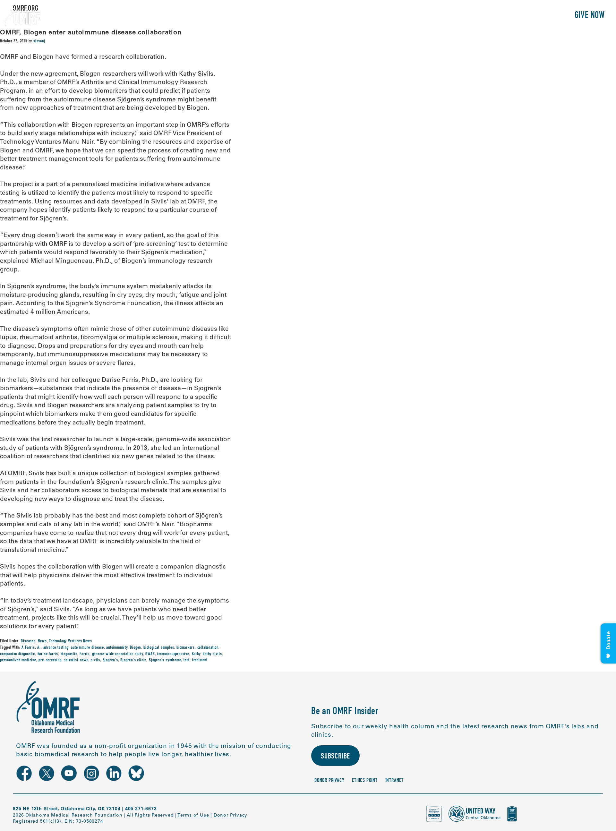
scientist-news (76, 660)
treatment (200, 660)
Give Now (590, 16)
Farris (85, 654)
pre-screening (49, 660)
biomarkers (185, 648)
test (187, 660)
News (42, 641)
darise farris (48, 654)
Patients (495, 16)
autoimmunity (117, 648)
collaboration (207, 648)
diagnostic (69, 654)
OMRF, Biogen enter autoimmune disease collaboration (91, 32)
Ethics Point (365, 781)
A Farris (28, 648)
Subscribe (335, 757)
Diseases (28, 641)
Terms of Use (193, 815)
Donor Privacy (329, 781)
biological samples (158, 648)
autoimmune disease (87, 648)
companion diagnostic (17, 654)
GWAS (150, 654)
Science (460, 16)
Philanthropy (540, 16)
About (429, 16)
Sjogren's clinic (133, 660)
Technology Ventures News (70, 641)
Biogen (135, 648)
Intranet (394, 781)
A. (39, 648)
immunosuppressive (173, 654)
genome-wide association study (117, 654)
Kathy (196, 654)
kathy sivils (212, 654)
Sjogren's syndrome (165, 660)
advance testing (56, 648)
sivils (95, 660)
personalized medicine (18, 660)
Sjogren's (110, 660)
